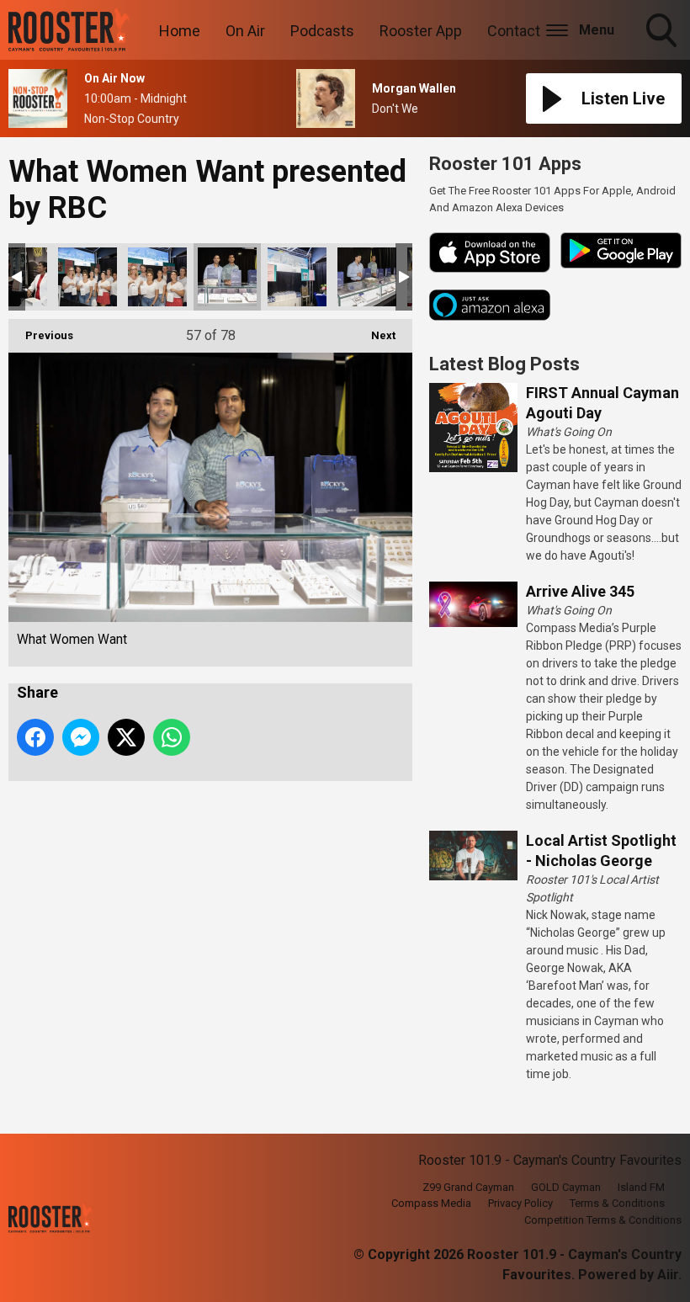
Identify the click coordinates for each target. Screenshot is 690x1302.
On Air (245, 31)
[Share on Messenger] (80, 737)
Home (179, 31)
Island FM (641, 1187)
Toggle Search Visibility (663, 49)
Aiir (667, 1275)
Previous (40, 335)
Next (374, 335)
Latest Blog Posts (504, 364)
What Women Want (87, 276)
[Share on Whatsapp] (171, 737)
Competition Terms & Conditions (603, 1220)
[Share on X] (126, 737)
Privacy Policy (520, 1203)
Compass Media (431, 1203)
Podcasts (322, 31)
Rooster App (421, 31)
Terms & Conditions (617, 1203)
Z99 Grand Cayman (468, 1187)
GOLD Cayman (566, 1187)
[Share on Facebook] (35, 737)
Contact (513, 31)
